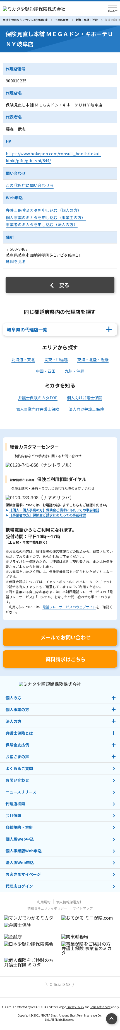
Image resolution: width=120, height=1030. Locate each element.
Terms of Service (100, 1007)
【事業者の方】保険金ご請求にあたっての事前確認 (47, 514)
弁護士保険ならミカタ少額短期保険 (25, 20)
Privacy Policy (75, 1007)
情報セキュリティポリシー (47, 908)
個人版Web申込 (20, 839)
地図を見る (16, 261)
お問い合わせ (17, 780)
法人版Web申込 (20, 862)
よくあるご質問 (19, 768)
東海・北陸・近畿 (86, 20)
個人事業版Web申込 (24, 850)
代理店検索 (61, 20)
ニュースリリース (21, 792)
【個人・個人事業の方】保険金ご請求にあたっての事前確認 (54, 509)
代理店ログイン (19, 886)
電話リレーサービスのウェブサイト (69, 606)
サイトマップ (83, 908)
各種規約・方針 (19, 827)
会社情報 (13, 815)
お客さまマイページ (23, 874)
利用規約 (44, 901)
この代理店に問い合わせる (30, 185)
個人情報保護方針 (69, 901)
